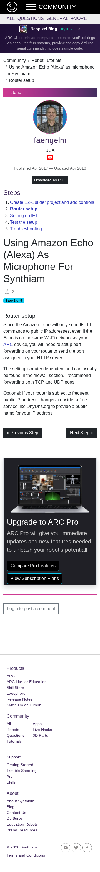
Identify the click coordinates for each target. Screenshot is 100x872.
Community (14, 60)
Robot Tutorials (46, 60)
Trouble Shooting (22, 770)
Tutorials (14, 741)
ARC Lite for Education (27, 682)
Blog (10, 807)
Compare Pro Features (33, 565)
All (11, 18)
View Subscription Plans (35, 578)
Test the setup (23, 222)
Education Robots (22, 824)
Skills (11, 782)
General (57, 18)
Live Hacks (42, 729)
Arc (9, 776)
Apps (37, 724)
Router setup (21, 80)
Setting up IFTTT (26, 215)
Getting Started (20, 764)
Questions (31, 18)
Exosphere (16, 693)
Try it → (66, 29)
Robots (13, 729)
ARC (8, 344)
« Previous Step (22, 432)
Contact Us (16, 812)
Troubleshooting (26, 229)
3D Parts (40, 735)
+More (79, 18)
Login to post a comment (31, 608)
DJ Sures (15, 818)
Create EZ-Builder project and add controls (52, 202)
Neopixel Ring (44, 29)
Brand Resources (22, 830)
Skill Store (15, 687)
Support (14, 757)
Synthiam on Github (24, 705)
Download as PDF (50, 180)
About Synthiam (20, 801)
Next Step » (81, 432)
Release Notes (19, 699)
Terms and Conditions (26, 855)
